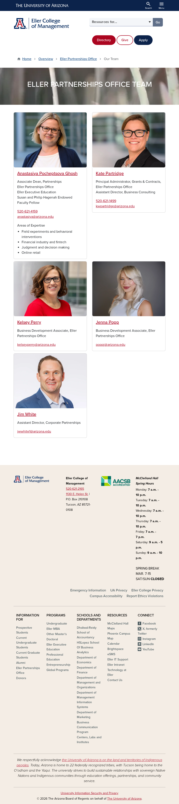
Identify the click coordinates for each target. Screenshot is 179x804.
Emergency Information (88, 590)
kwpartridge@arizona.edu (115, 206)
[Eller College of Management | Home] (50, 23)
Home (26, 59)
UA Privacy (118, 590)
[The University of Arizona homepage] (42, 5)
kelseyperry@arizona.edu (36, 345)
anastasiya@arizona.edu (35, 217)
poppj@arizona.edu (110, 345)
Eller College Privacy (147, 590)
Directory (104, 40)
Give (124, 40)
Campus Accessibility (106, 596)
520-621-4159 (27, 211)
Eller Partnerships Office (78, 59)
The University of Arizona (124, 798)
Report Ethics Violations (145, 596)
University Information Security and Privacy (89, 793)
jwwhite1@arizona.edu (34, 431)
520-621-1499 (106, 201)
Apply (143, 40)
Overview (45, 59)
